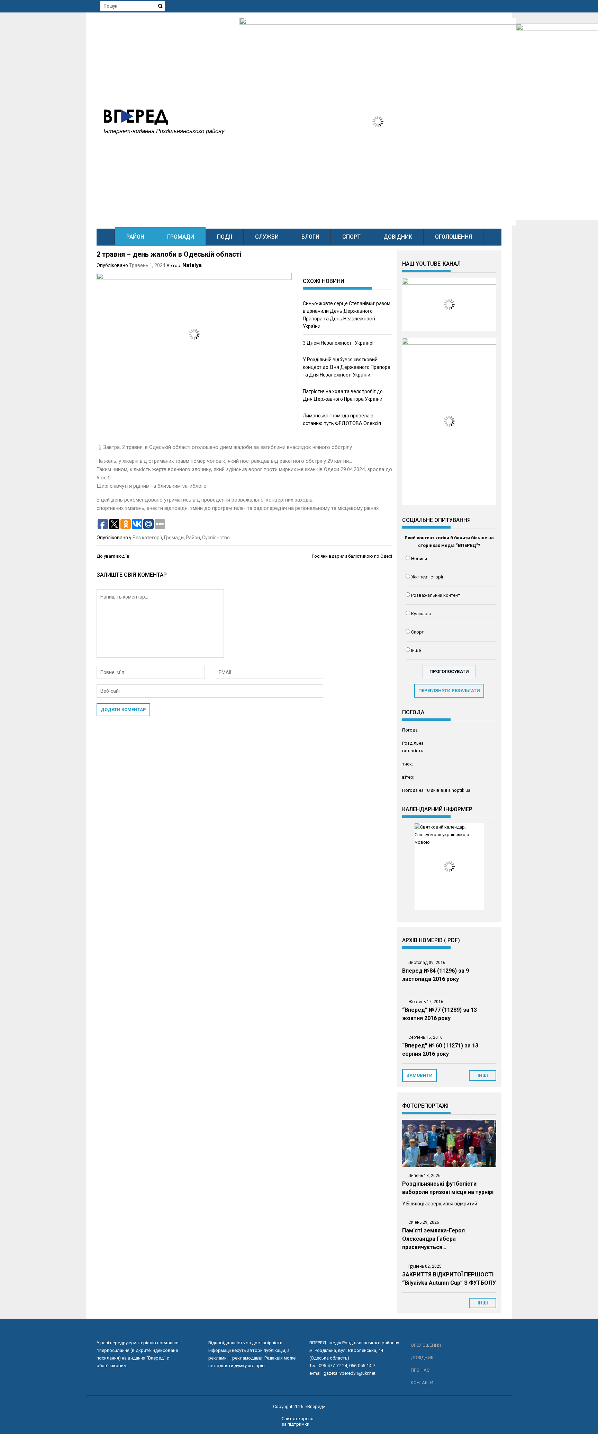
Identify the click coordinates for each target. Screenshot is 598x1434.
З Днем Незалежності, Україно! (338, 343)
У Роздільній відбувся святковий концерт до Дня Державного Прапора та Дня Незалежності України (346, 367)
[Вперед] (106, 237)
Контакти (422, 1382)
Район (135, 236)
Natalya (192, 265)
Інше (416, 650)
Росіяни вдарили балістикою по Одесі (352, 556)
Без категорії (147, 537)
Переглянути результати (449, 690)
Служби (267, 236)
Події (224, 236)
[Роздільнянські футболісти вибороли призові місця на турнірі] (449, 1143)
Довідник (397, 236)
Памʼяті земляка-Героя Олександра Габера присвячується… (433, 1238)
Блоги (310, 236)
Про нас (420, 1370)
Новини (419, 558)
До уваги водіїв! (113, 556)
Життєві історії (427, 576)
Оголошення (453, 236)
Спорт (351, 236)
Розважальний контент (435, 595)
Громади (180, 236)
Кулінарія (421, 613)
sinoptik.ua (459, 790)
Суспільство (216, 537)
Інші (483, 1302)
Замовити (419, 1075)
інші (483, 1075)
